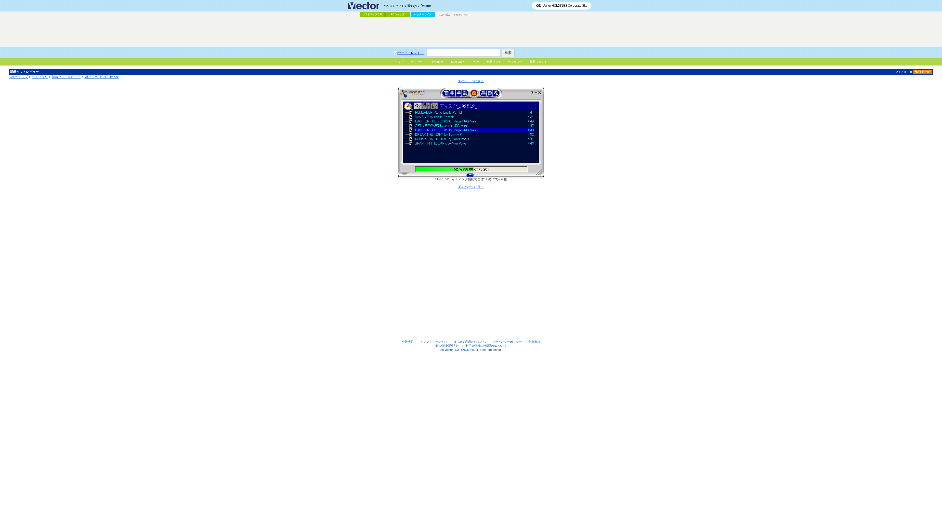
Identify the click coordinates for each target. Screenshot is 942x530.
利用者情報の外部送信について (486, 345)
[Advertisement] (471, 32)
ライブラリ (40, 77)
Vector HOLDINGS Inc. (459, 349)
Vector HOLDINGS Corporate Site (565, 5)
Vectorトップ (18, 77)
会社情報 (408, 341)
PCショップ (397, 14)
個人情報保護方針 (447, 345)
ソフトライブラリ (372, 14)
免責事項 (534, 341)
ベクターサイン (423, 14)
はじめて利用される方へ (469, 341)
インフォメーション (433, 341)
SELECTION (461, 14)
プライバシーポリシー (507, 341)
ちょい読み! (444, 14)
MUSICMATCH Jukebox (101, 77)
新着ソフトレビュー (66, 77)
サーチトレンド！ (411, 53)
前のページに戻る (471, 81)
